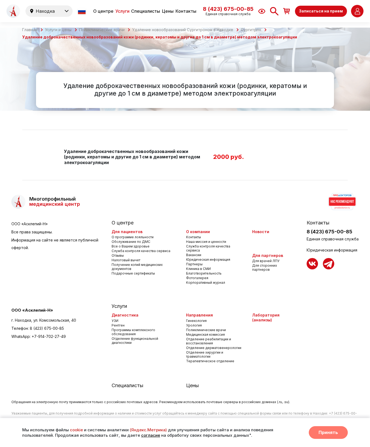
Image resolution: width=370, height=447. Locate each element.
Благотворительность (204, 273)
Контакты (186, 11)
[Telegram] (328, 263)
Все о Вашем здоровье (131, 246)
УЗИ (115, 321)
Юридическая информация (208, 259)
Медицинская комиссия (205, 334)
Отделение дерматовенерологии (213, 348)
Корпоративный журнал (205, 282)
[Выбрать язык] (82, 11)
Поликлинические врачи (102, 30)
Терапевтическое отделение (210, 361)
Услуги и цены (58, 30)
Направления (199, 315)
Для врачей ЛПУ (266, 261)
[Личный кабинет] (357, 11)
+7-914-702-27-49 (49, 336)
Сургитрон (251, 30)
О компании (198, 231)
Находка (45, 11)
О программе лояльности (133, 237)
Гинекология (196, 321)
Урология (194, 325)
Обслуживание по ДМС (131, 242)
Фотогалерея (197, 278)
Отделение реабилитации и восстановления (208, 341)
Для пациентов (127, 231)
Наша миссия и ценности (206, 242)
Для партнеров (267, 255)
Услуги (122, 11)
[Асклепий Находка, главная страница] (13, 11)
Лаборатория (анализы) (266, 317)
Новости (260, 231)
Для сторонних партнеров (264, 267)
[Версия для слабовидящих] (262, 11)
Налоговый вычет (126, 260)
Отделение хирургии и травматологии (204, 354)
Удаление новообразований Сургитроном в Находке (182, 30)
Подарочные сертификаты (133, 273)
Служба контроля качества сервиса (141, 251)
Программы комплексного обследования (133, 332)
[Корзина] (287, 11)
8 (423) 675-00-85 (47, 328)
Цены (168, 11)
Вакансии (193, 255)
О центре (103, 11)
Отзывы (118, 255)
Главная (29, 30)
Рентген (118, 325)
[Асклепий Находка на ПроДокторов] (342, 201)
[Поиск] (274, 11)
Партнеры (194, 264)
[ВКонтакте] (312, 263)
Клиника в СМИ (198, 269)
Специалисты (145, 11)
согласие (150, 435)
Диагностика (125, 315)
